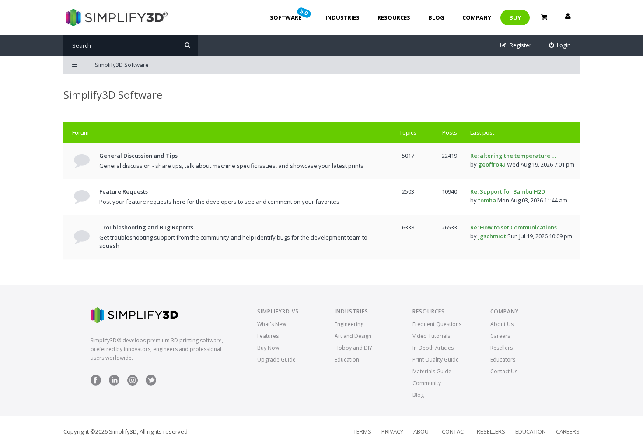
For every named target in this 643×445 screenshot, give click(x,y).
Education (347, 359)
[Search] (187, 45)
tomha (487, 200)
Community (426, 383)
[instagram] (132, 383)
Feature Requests (123, 191)
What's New (271, 324)
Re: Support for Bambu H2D (507, 191)
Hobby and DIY (353, 347)
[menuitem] (560, 45)
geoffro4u (492, 164)
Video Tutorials (431, 336)
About (422, 431)
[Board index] (115, 17)
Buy (515, 17)
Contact (454, 431)
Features (268, 336)
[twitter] (151, 383)
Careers (500, 336)
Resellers (501, 347)
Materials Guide (431, 371)
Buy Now (268, 347)
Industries (342, 17)
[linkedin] (114, 383)
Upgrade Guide (276, 359)
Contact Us (503, 371)
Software (289, 14)
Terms (362, 431)
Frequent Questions (436, 324)
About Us (502, 324)
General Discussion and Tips (138, 156)
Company (476, 17)
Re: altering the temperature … (513, 156)
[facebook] (96, 383)
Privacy (392, 431)
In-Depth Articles (433, 347)
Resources (393, 17)
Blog (436, 17)
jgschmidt (492, 236)
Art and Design (353, 336)
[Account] (568, 17)
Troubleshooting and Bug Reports (146, 227)
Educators (502, 359)
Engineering (349, 324)
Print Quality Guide (435, 359)
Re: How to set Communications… (515, 227)
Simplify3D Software (112, 94)
